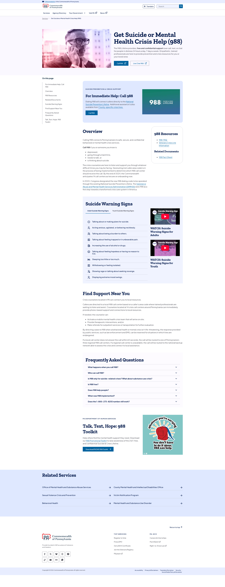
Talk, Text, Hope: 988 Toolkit (53, 120)
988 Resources (51, 95)
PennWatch (154, 542)
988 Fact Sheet (165, 157)
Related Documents (53, 100)
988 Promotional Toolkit (96, 440)
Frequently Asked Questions (52, 114)
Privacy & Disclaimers (151, 570)
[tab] (98, 210)
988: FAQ (163, 140)
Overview (49, 91)
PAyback (117, 554)
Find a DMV (118, 542)
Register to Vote (120, 538)
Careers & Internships (158, 538)
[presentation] (98, 210)
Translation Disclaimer (167, 570)
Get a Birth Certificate (122, 546)
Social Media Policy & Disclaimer (172, 572)
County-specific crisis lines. (110, 107)
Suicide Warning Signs (53, 104)
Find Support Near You (53, 108)
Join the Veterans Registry (123, 550)
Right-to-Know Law (157, 546)
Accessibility (139, 570)
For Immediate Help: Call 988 (54, 85)
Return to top (175, 527)
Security (178, 570)
